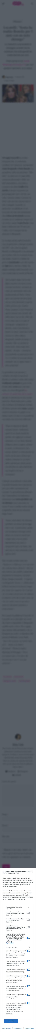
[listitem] (18, 907)
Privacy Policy (29, 1028)
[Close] (32, 872)
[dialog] (18, 950)
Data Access (18, 1028)
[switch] (28, 913)
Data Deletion (6, 1028)
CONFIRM (11, 1021)
